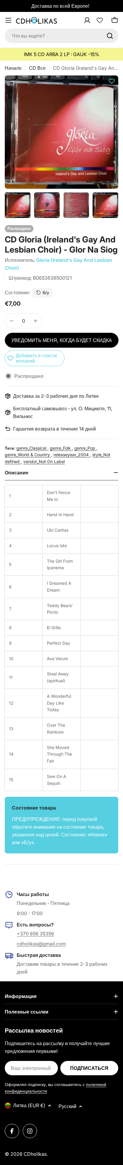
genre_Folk (61, 448)
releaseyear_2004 (71, 454)
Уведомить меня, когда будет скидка (61, 340)
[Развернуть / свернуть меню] (8, 20)
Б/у (46, 292)
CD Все (37, 68)
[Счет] (95, 20)
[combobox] (61, 36)
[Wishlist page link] (100, 20)
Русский (67, 1106)
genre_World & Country (28, 454)
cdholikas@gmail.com (41, 944)
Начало (13, 68)
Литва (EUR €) (29, 1105)
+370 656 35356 (35, 934)
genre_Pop (85, 448)
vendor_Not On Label (44, 461)
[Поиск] (109, 35)
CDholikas (35, 1154)
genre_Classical (31, 448)
